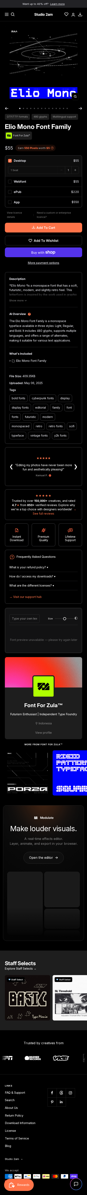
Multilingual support (64, 116)
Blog (8, 1146)
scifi (71, 426)
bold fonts (18, 398)
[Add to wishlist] (45, 755)
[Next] (80, 108)
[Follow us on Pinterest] (52, 1101)
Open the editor (43, 858)
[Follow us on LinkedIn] (61, 1101)
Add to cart (45, 228)
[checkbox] (43, 161)
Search (10, 1100)
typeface (18, 435)
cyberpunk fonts (43, 398)
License (10, 1131)
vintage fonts (39, 435)
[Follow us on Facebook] (52, 1092)
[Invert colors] (76, 618)
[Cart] (80, 14)
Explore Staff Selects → (20, 968)
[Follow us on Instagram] (70, 1092)
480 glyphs (40, 116)
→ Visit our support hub (25, 597)
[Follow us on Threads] (61, 1092)
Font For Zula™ (43, 705)
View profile (43, 733)
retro (39, 426)
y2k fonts (60, 435)
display (65, 398)
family (56, 407)
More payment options (43, 263)
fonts (15, 417)
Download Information (20, 1123)
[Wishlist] (66, 14)
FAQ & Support (15, 1092)
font (69, 407)
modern (47, 417)
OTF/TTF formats (17, 116)
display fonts (20, 407)
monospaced (20, 426)
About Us (11, 1108)
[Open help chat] (76, 1184)
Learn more (57, 3)
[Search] (13, 14)
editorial (40, 407)
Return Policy (14, 1115)
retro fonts (56, 426)
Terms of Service (17, 1138)
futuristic (30, 417)
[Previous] (6, 108)
